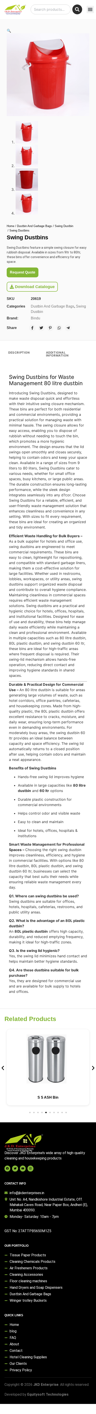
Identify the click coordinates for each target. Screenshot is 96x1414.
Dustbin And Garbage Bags (34, 226)
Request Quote (22, 272)
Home (10, 226)
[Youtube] (23, 1168)
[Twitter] (41, 328)
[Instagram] (30, 1168)
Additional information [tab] (57, 354)
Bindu (35, 318)
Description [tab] (19, 352)
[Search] (77, 9)
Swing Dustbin (64, 226)
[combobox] (51, 9)
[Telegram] (68, 328)
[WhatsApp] (59, 328)
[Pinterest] (50, 328)
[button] (90, 9)
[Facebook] (32, 328)
